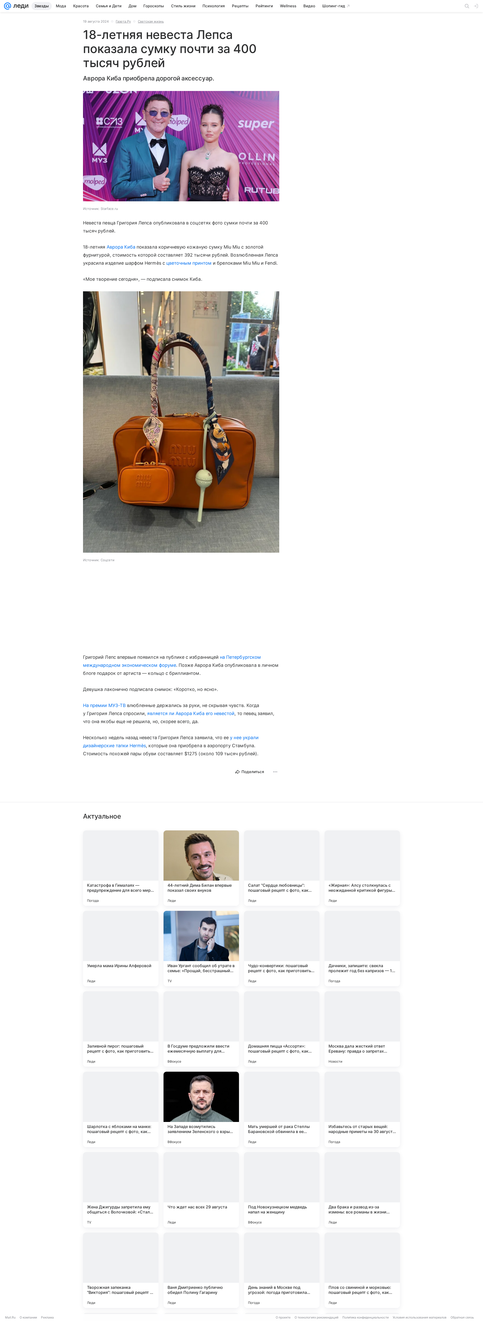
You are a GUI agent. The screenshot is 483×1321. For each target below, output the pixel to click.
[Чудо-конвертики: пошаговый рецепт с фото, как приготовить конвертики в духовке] (281, 948)
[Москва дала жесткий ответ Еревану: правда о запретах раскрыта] (362, 1029)
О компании (28, 1317)
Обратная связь (462, 1317)
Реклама (47, 1317)
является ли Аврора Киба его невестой (190, 713)
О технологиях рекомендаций (316, 1317)
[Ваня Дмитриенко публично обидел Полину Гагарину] (201, 1270)
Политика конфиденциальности (365, 1317)
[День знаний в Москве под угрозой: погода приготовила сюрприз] (281, 1270)
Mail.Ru (10, 1317)
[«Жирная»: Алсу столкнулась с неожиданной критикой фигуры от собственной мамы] (362, 868)
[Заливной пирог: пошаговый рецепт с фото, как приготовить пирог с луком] (120, 1029)
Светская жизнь (151, 21)
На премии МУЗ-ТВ (104, 705)
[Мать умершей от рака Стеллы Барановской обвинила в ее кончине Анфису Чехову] (281, 1109)
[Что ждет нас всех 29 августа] (201, 1190)
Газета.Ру (123, 21)
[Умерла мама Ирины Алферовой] (120, 948)
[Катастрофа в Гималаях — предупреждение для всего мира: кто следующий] (120, 868)
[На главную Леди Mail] (19, 6)
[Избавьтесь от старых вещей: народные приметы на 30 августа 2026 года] (362, 1109)
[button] (181, 146)
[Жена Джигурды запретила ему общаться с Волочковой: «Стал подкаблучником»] (120, 1190)
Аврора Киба (121, 247)
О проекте (283, 1317)
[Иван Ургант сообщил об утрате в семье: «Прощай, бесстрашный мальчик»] (201, 948)
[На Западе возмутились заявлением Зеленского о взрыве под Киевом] (201, 1109)
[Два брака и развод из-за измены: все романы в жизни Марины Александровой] (362, 1190)
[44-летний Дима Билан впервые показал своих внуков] (201, 868)
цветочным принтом (189, 263)
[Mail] (7, 6)
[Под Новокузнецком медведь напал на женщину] (281, 1190)
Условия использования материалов (420, 1317)
